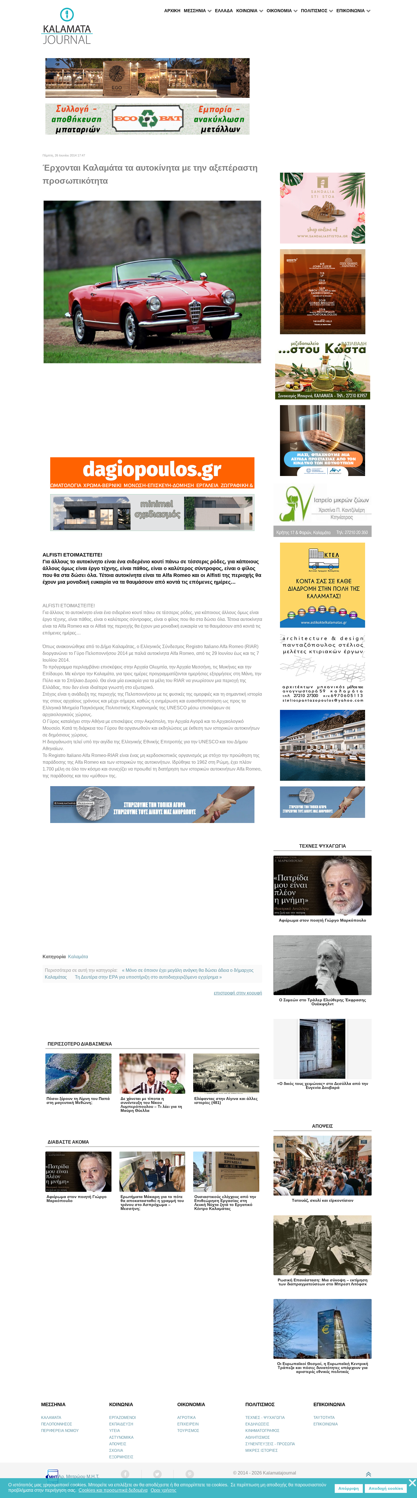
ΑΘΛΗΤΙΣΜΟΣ (257, 1437)
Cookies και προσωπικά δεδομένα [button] (113, 1490)
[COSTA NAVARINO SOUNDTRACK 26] (322, 294)
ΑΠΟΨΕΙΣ (117, 1444)
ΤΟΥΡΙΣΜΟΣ (188, 1431)
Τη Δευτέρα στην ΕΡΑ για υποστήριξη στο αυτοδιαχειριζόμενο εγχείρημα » (148, 977)
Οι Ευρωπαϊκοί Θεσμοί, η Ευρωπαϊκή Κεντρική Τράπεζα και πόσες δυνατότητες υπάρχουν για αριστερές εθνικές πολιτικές (322, 1367)
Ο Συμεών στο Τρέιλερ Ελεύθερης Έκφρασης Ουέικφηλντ (322, 1002)
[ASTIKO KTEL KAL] (322, 587)
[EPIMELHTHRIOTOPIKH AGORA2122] (152, 807)
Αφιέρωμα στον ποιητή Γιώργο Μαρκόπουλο (77, 1198)
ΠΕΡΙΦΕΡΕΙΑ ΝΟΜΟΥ (60, 1431)
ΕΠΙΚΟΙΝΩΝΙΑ (325, 1424)
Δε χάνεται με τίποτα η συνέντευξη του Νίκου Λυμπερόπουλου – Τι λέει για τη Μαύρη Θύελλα (151, 1104)
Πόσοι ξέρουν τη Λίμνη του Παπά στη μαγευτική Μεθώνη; (78, 1100)
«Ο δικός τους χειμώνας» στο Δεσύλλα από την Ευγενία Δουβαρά (322, 1085)
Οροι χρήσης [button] (163, 1490)
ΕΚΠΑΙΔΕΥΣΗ (121, 1424)
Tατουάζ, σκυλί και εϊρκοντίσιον (322, 1200)
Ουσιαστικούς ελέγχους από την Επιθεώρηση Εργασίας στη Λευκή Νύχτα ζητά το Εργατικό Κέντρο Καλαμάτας (225, 1202)
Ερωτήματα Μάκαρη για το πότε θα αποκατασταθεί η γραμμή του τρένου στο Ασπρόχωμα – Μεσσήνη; (152, 1202)
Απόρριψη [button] (348, 1488)
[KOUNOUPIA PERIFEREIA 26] (322, 443)
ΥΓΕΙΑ (114, 1431)
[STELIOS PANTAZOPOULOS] (322, 671)
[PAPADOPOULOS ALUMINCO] (152, 515)
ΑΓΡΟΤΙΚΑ (186, 1418)
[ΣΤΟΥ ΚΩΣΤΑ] (322, 372)
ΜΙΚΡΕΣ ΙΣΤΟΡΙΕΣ (261, 1450)
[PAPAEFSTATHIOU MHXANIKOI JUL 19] (322, 747)
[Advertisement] (152, 410)
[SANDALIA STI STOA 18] (322, 210)
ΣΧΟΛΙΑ (116, 1450)
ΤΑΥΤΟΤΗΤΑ (324, 1418)
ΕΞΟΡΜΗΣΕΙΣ (121, 1457)
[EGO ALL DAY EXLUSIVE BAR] (147, 80)
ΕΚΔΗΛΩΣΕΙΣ (257, 1424)
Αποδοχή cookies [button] (386, 1488)
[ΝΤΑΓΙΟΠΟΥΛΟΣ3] (152, 475)
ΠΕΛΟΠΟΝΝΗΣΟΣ (56, 1424)
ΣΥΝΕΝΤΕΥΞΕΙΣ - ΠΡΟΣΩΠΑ (270, 1444)
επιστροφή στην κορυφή (238, 993)
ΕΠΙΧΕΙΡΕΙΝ (188, 1424)
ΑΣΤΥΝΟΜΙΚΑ (121, 1437)
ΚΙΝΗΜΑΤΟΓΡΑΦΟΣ (262, 1431)
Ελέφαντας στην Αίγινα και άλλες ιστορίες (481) (226, 1100)
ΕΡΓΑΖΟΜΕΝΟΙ (122, 1418)
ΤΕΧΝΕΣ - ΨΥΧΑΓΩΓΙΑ (265, 1418)
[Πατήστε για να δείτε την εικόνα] (152, 281)
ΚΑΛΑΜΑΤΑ (51, 1418)
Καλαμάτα (78, 956)
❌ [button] (412, 1483)
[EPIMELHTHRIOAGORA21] (322, 804)
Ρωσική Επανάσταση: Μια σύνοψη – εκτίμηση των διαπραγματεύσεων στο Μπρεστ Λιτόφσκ (323, 1282)
